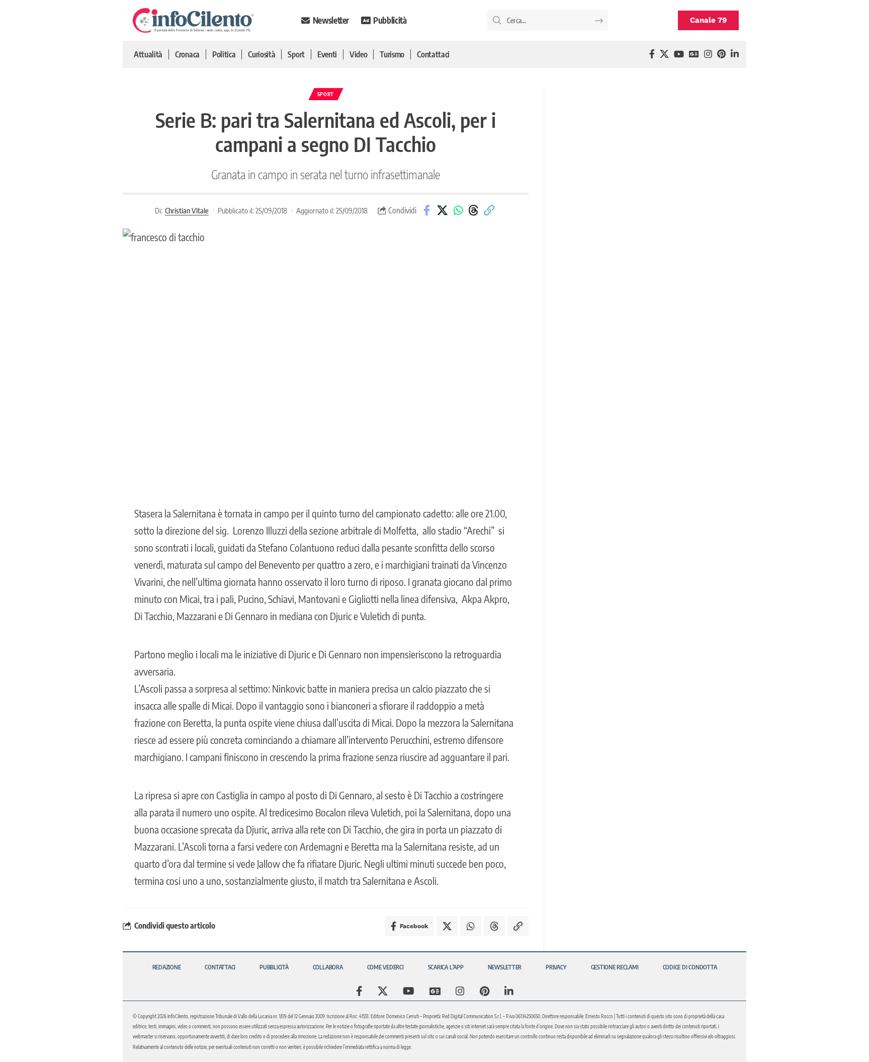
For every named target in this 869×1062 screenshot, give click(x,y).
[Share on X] (443, 210)
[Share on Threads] (474, 210)
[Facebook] (652, 54)
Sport (325, 94)
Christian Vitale (187, 210)
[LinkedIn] (734, 54)
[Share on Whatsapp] (458, 210)
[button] (489, 210)
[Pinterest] (721, 54)
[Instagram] (708, 54)
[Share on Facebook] (427, 210)
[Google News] (694, 54)
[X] (664, 54)
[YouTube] (678, 54)
